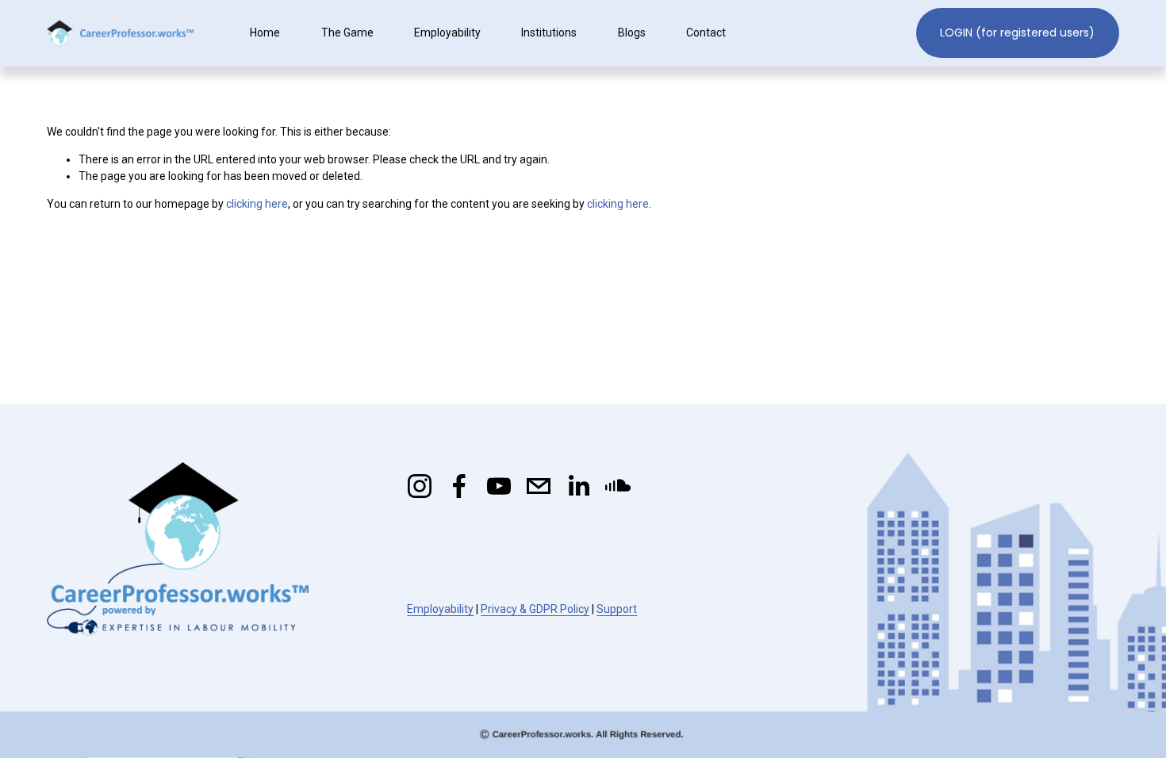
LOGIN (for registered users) (1017, 32)
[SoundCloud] (618, 486)
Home (265, 32)
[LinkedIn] (578, 486)
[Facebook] (459, 486)
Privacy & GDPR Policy (535, 609)
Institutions (549, 32)
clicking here (257, 203)
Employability (447, 32)
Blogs (632, 32)
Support (616, 609)
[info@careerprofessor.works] (538, 486)
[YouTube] (499, 486)
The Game (347, 32)
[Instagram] (419, 486)
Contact (706, 32)
